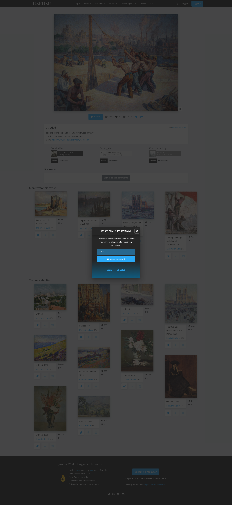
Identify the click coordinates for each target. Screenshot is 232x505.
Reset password (117, 259)
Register (121, 269)
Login (109, 269)
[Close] (137, 231)
